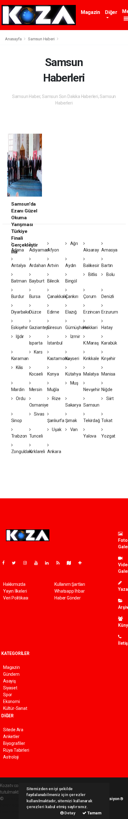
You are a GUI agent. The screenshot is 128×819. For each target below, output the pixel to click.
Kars (37, 351)
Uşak (56, 429)
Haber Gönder (67, 597)
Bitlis (92, 274)
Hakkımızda (14, 584)
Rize (56, 398)
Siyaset (10, 687)
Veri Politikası (15, 597)
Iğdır (19, 336)
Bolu (110, 274)
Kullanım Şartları (69, 584)
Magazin (90, 12)
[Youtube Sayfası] (38, 562)
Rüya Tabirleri (16, 750)
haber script (11, 811)
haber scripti (12, 805)
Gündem (11, 674)
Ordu (20, 398)
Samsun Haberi (41, 39)
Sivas (38, 414)
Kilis (19, 367)
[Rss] (60, 562)
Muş (73, 383)
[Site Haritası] (71, 562)
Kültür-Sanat (15, 708)
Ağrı (73, 243)
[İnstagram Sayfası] (27, 562)
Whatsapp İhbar (69, 591)
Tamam (94, 813)
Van (73, 429)
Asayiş (9, 681)
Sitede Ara (13, 729)
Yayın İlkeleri (15, 591)
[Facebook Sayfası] (6, 562)
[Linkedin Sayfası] (49, 562)
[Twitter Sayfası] (16, 562)
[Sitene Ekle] (82, 562)
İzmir (74, 336)
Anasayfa (13, 39)
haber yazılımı (18, 798)
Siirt (109, 398)
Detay (69, 813)
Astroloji (11, 756)
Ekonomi (11, 701)
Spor (7, 694)
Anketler (11, 736)
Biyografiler (14, 743)
